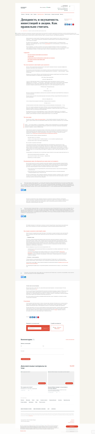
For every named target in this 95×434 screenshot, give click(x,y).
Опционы (35, 14)
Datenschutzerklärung (71, 422)
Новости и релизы (47, 14)
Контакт (56, 309)
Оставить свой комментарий (70, 339)
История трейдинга (24, 402)
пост (34, 250)
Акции (31, 14)
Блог (21, 30)
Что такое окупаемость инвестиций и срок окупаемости (38, 54)
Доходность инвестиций (55, 14)
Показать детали (23, 430)
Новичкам (23, 14)
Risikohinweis (31, 415)
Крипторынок (31, 402)
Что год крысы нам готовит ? (27, 387)
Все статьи (72, 365)
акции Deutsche (47, 43)
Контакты (61, 14)
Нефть (36, 402)
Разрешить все (72, 426)
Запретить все (72, 431)
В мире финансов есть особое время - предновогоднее (29, 388)
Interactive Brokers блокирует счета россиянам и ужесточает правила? (57, 388)
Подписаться (45, 328)
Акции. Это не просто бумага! (40, 119)
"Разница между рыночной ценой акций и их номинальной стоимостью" (44, 133)
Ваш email (29, 326)
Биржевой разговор (41, 14)
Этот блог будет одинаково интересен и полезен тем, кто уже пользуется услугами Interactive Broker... (57, 390)
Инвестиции (27, 14)
